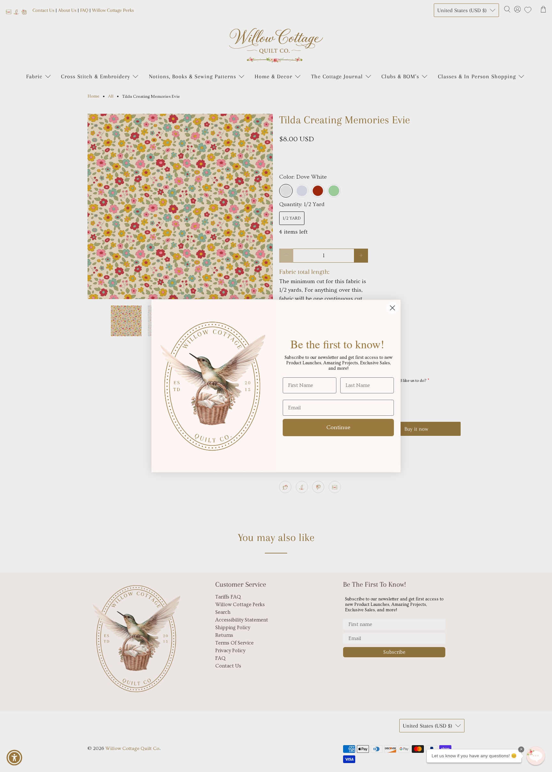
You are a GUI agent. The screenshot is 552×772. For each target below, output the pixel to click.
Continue (338, 427)
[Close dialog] (392, 307)
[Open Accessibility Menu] (14, 758)
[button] (535, 755)
